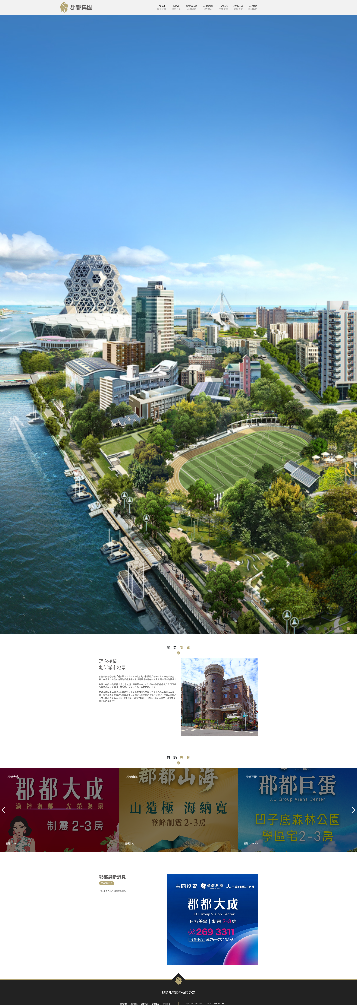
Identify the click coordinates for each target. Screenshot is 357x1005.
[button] (310, 1000)
